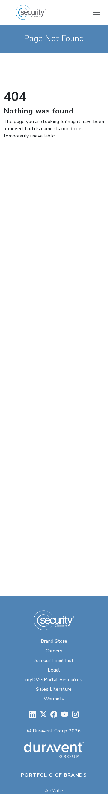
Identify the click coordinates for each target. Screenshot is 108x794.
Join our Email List (54, 660)
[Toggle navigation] (96, 12)
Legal (54, 670)
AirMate (54, 790)
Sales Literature (54, 689)
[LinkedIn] (32, 714)
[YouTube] (64, 714)
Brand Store (54, 641)
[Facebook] (53, 714)
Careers (54, 651)
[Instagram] (75, 714)
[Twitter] (43, 714)
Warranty (54, 699)
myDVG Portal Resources (54, 679)
